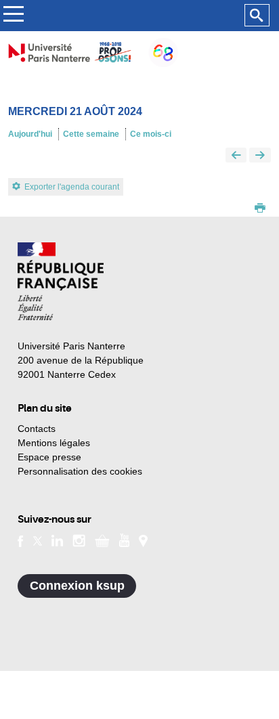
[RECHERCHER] (257, 15)
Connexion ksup (77, 585)
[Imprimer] (260, 209)
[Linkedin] (57, 539)
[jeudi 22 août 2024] (260, 156)
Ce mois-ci (150, 134)
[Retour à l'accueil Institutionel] (61, 281)
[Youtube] (124, 539)
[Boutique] (102, 539)
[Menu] (13, 16)
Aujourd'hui (30, 134)
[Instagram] (78, 539)
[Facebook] (21, 539)
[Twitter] (37, 539)
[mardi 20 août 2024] (236, 156)
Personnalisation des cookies (80, 471)
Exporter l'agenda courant (71, 187)
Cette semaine (91, 134)
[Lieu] (143, 539)
